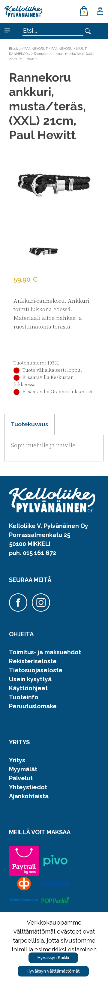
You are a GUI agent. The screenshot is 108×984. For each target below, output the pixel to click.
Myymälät (23, 769)
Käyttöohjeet (28, 688)
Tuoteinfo (23, 697)
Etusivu (15, 48)
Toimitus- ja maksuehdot (45, 652)
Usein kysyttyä (30, 679)
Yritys (17, 760)
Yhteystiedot (28, 787)
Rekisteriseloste (33, 661)
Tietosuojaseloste (35, 670)
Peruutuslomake (33, 706)
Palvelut (21, 778)
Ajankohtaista (29, 796)
